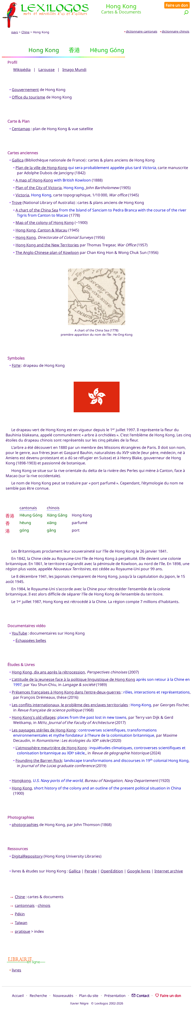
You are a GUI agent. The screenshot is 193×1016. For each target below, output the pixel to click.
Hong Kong (26, 237)
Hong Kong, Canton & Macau (41, 230)
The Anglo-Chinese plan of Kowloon (47, 252)
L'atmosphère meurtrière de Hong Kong (51, 747)
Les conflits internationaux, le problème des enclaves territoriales (70, 704)
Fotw (16, 365)
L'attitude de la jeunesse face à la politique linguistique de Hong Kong (73, 679)
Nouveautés (63, 995)
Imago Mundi (74, 69)
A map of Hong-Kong (34, 180)
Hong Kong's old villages (34, 717)
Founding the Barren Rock (39, 760)
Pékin (20, 914)
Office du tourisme (28, 97)
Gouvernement (25, 89)
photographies (25, 824)
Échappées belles (31, 640)
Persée (90, 871)
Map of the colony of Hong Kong (45, 222)
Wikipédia (22, 69)
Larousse (46, 69)
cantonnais (25, 905)
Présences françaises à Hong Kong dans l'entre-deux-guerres (66, 692)
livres (16, 970)
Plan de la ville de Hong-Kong (41, 167)
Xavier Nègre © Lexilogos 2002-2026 (96, 1003)
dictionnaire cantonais (141, 31)
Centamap (21, 128)
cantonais (28, 507)
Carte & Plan (19, 121)
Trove (17, 202)
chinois (53, 507)
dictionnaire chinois (175, 31)
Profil (12, 62)
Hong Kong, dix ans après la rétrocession (48, 672)
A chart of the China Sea (37, 210)
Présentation (114, 995)
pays (14, 32)
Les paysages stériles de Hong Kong (44, 730)
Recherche (38, 995)
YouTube (19, 633)
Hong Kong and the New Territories (47, 245)
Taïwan (21, 922)
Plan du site (88, 995)
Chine (25, 32)
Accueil (18, 995)
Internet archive (168, 871)
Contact (143, 995)
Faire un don (177, 5)
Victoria (22, 195)
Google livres (138, 871)
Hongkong (21, 780)
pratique (22, 931)
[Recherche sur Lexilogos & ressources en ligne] (186, 12)
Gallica (18, 160)
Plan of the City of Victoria (39, 187)
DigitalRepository (27, 856)
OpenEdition (112, 871)
